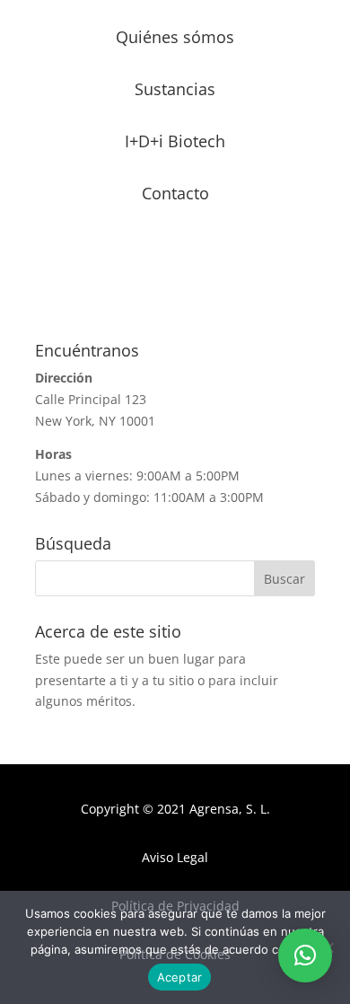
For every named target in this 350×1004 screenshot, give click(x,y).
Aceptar (180, 977)
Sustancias (175, 89)
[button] (305, 955)
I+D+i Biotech (175, 141)
